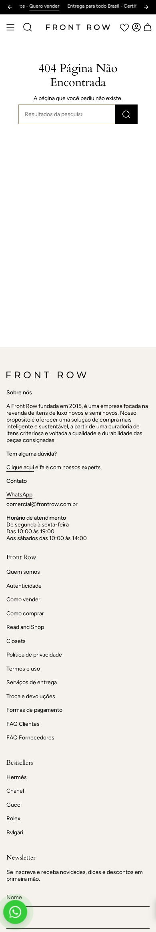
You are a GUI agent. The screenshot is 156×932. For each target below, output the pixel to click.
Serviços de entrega (31, 682)
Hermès (16, 777)
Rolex (13, 818)
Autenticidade (24, 585)
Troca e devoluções (30, 696)
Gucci (14, 804)
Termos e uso (23, 668)
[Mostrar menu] (10, 27)
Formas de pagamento (34, 710)
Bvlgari (14, 832)
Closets (16, 641)
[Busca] (126, 114)
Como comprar (25, 613)
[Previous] (10, 7)
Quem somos (23, 571)
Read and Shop (25, 627)
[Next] (146, 7)
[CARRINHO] (147, 27)
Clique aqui (20, 467)
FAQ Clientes (23, 724)
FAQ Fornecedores (30, 737)
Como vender (23, 599)
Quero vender (38, 6)
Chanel (15, 790)
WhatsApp (19, 494)
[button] (27, 27)
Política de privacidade (34, 654)
